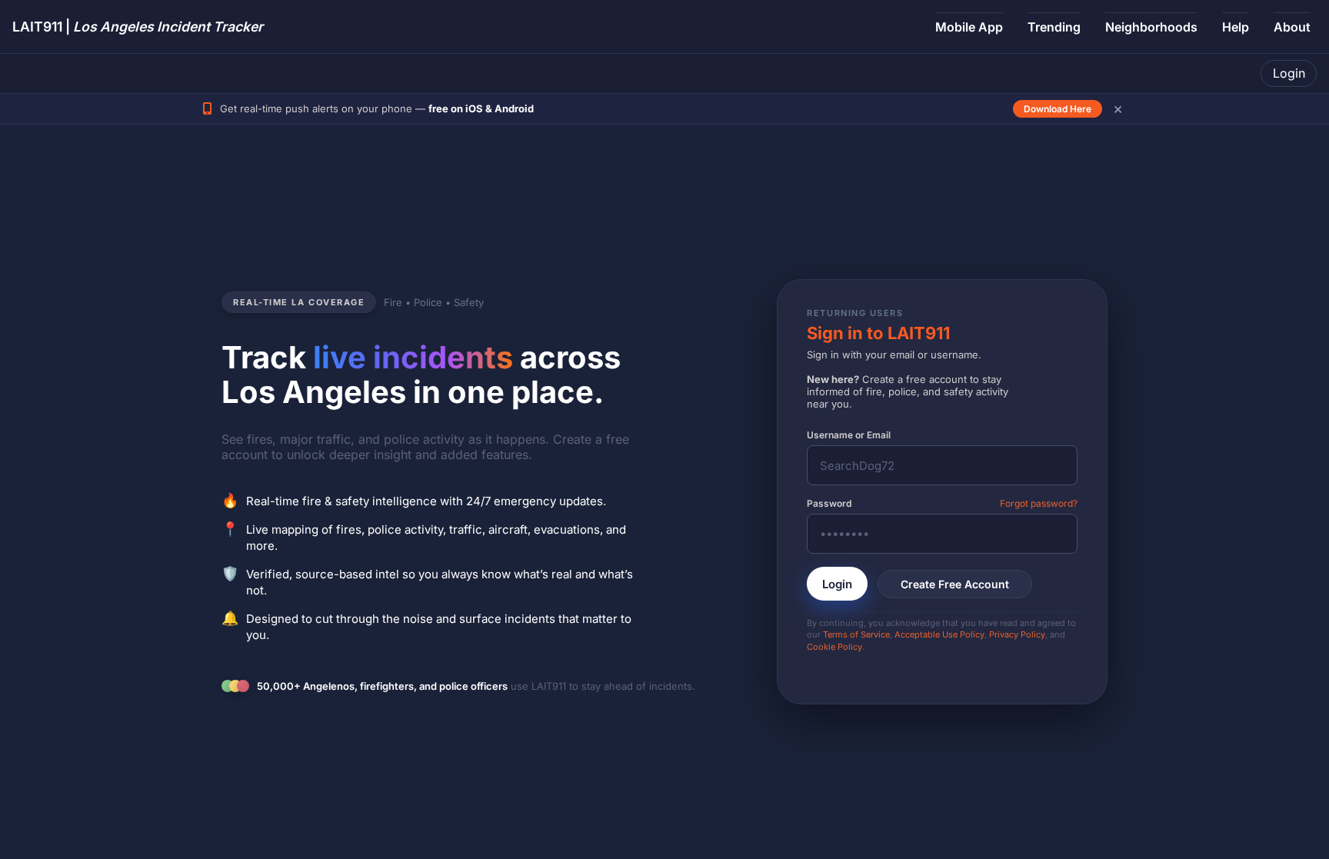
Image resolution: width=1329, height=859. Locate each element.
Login (1289, 73)
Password (829, 503)
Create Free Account (955, 584)
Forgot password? (1039, 503)
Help (1235, 27)
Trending (1054, 27)
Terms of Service (856, 634)
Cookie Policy (834, 646)
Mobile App (969, 27)
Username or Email (849, 435)
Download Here (1057, 109)
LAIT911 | (137, 26)
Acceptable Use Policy (939, 634)
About (1292, 27)
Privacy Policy (1017, 634)
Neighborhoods (1151, 27)
